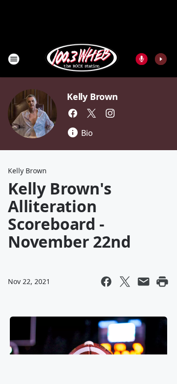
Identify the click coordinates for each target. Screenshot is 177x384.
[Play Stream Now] (161, 59)
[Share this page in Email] (143, 281)
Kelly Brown (92, 96)
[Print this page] (162, 281)
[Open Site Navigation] (14, 59)
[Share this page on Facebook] (106, 281)
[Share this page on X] (125, 281)
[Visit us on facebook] (73, 113)
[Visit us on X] (91, 113)
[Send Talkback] (142, 59)
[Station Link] (82, 59)
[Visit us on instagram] (110, 113)
